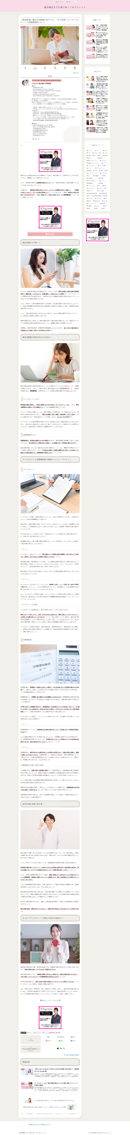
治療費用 (24, 1032)
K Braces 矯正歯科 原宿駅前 (41, 83)
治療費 (58, 1032)
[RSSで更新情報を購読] (38, 139)
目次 (49, 234)
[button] (75, 68)
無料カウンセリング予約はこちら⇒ (39, 1124)
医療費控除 (52, 1032)
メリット (46, 1032)
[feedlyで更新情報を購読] (36, 139)
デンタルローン (38, 1032)
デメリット (31, 1032)
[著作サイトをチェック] (33, 139)
